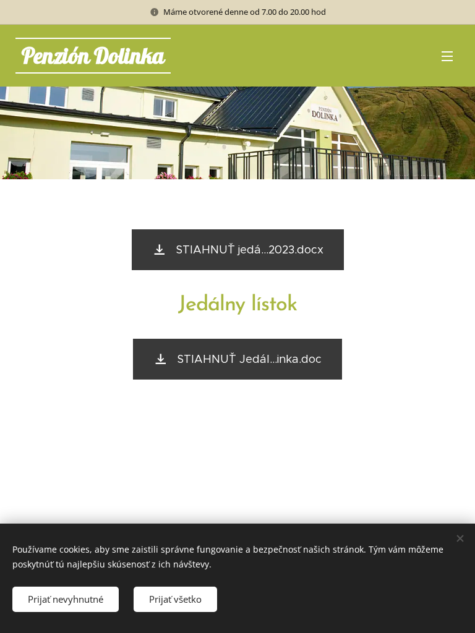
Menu (447, 55)
